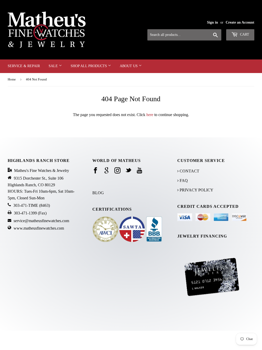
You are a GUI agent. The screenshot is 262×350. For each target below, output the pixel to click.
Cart (244, 34)
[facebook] (95, 170)
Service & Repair (24, 66)
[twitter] (128, 170)
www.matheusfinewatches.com (39, 228)
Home (12, 79)
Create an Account (240, 22)
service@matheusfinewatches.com (41, 221)
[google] (106, 170)
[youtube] (139, 170)
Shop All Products (89, 66)
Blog (98, 193)
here (149, 114)
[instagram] (117, 170)
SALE (54, 66)
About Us (129, 66)
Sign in (212, 22)
